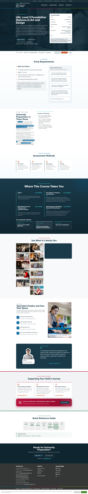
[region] (44, 492)
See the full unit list (40, 395)
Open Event (57, 52)
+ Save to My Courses (21, 41)
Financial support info (22, 395)
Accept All (84, 492)
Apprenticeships (53, 5)
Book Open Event (31, 39)
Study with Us (44, 5)
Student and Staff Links (48, 1)
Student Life (68, 5)
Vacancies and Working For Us (27, 488)
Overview (26, 52)
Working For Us (57, 1)
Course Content (41, 52)
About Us (35, 1)
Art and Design (22, 14)
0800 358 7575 (47, 458)
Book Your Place (64, 402)
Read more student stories (54, 363)
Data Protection (37, 488)
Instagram (59, 470)
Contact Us (63, 1)
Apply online (37, 455)
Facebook (59, 468)
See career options (59, 395)
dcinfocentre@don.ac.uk (28, 470)
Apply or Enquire (20, 39)
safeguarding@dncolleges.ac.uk (22, 475)
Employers (61, 5)
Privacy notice (60, 488)
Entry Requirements (33, 52)
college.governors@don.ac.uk (29, 484)
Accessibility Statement (45, 488)
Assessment (48, 52)
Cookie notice (53, 488)
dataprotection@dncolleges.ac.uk (25, 472)
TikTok (58, 472)
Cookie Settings (77, 492)
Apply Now (64, 52)
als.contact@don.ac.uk (24, 477)
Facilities (40, 1)
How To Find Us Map (41, 475)
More (70, 52)
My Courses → (29, 41)
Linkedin (58, 474)
